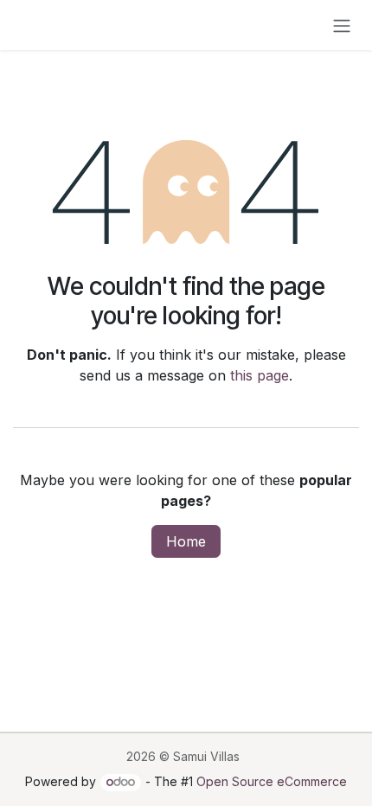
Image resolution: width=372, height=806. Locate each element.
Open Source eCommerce (271, 781)
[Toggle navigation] (341, 25)
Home (186, 541)
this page (259, 375)
